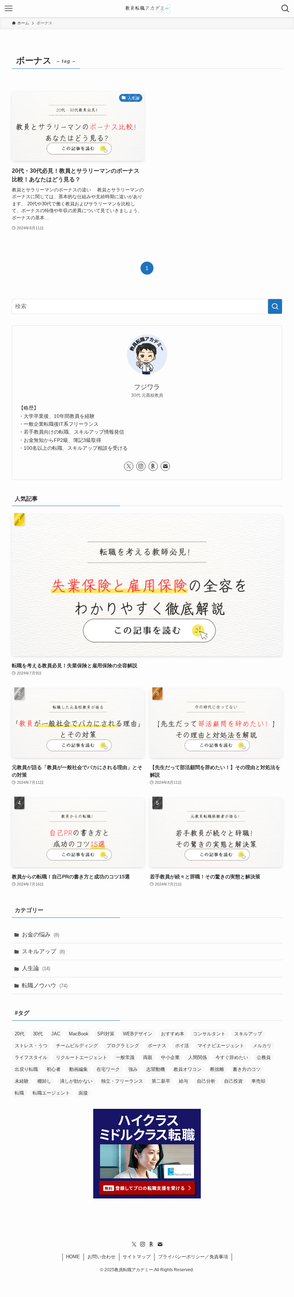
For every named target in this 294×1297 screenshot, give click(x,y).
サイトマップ (137, 1256)
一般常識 (125, 1057)
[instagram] (141, 466)
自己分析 (206, 1081)
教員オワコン (187, 1069)
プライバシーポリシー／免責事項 (193, 1256)
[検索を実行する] (275, 306)
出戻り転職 (26, 1069)
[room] (153, 466)
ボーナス (157, 1045)
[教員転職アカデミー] (147, 8)
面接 (83, 1093)
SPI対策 (105, 1033)
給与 (183, 1081)
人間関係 (197, 1057)
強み (133, 1069)
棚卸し (44, 1081)
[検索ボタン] (285, 8)
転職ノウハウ (44, 985)
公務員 (264, 1057)
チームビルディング (77, 1045)
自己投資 (233, 1081)
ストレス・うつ (31, 1045)
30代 (38, 1033)
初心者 (54, 1069)
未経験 (22, 1081)
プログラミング (122, 1045)
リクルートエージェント (81, 1057)
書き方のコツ (247, 1069)
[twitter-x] (128, 466)
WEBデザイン (137, 1033)
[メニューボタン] (8, 8)
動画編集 (78, 1069)
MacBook (79, 1033)
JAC (55, 1033)
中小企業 (170, 1057)
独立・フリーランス (122, 1081)
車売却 (258, 1081)
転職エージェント (51, 1093)
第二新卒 (161, 1081)
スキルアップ (43, 951)
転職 (19, 1093)
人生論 (36, 968)
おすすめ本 (172, 1033)
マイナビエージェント (221, 1045)
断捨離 (217, 1069)
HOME (73, 1256)
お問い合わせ (101, 1256)
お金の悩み (40, 934)
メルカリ (262, 1045)
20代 (19, 1033)
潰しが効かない (76, 1081)
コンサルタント (209, 1033)
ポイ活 (182, 1045)
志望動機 (155, 1069)
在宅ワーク (108, 1069)
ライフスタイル (31, 1057)
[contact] (165, 466)
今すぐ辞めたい (231, 1057)
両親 (147, 1057)
